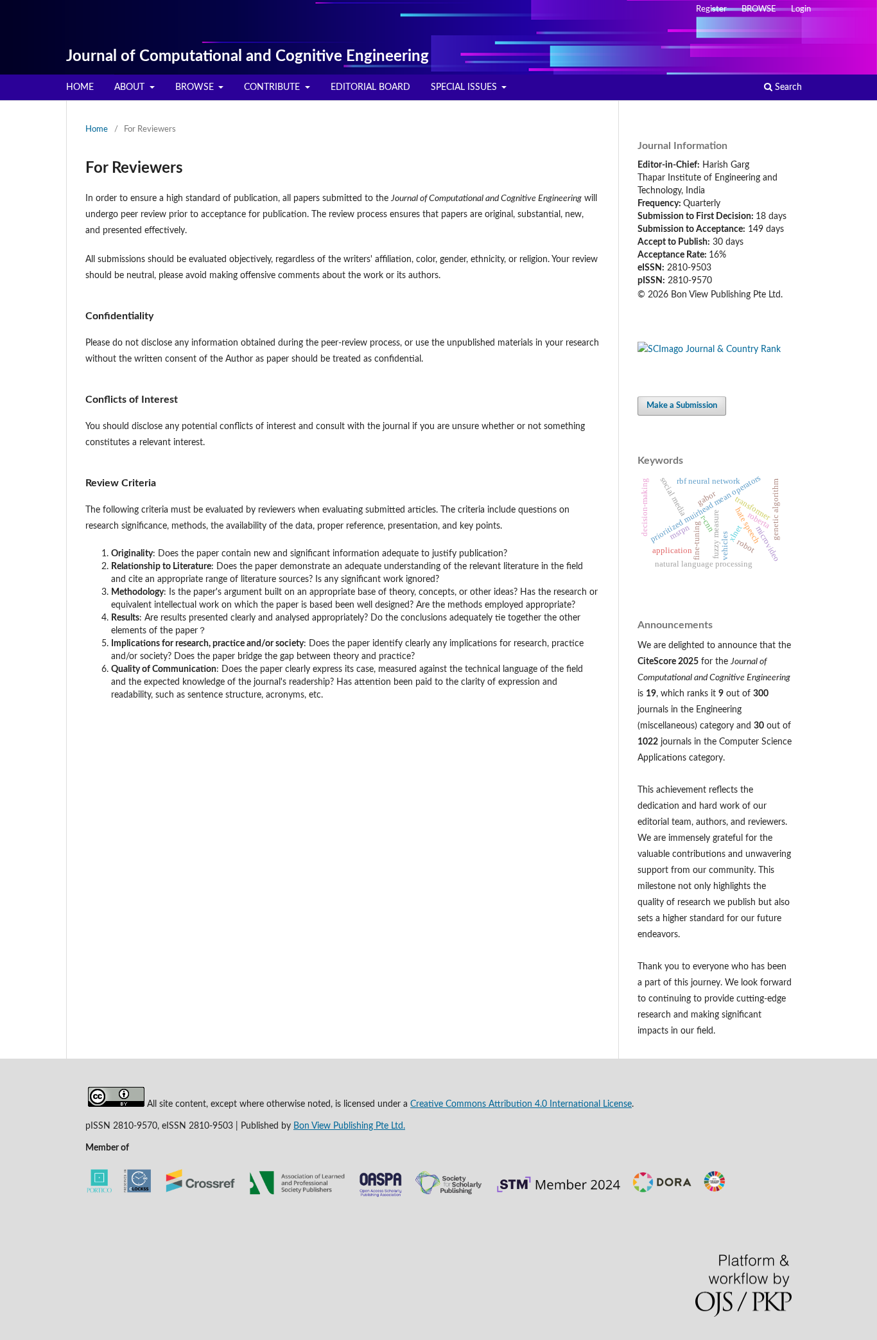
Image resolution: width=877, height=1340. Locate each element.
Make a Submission (682, 405)
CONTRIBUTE (273, 87)
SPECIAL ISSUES (465, 87)
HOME (80, 87)
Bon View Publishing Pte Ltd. (349, 1126)
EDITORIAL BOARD (370, 87)
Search (787, 87)
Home (96, 129)
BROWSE (195, 87)
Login (801, 9)
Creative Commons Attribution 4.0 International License (521, 1104)
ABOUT (130, 87)
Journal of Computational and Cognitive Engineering (247, 56)
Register (711, 9)
